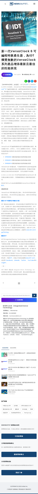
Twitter (23, 260)
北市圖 (16, 405)
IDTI (11, 258)
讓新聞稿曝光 (19, 454)
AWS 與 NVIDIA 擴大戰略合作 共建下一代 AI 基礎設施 (22, 368)
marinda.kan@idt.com (15, 316)
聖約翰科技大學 (7, 409)
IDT (27, 84)
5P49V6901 (8, 157)
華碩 (31, 409)
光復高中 (5, 412)
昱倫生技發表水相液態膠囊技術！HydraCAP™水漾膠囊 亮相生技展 (22, 376)
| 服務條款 (15, 489)
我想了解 (19, 473)
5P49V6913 (8, 160)
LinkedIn (17, 260)
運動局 (17, 409)
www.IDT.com (30, 258)
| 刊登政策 (10, 489)
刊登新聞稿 (19, 436)
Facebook (9, 260)
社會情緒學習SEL (16, 412)
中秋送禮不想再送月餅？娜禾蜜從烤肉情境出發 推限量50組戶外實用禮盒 (21, 383)
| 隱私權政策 (21, 489)
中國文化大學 (7, 405)
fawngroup (27, 412)
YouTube (31, 260)
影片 (2, 185)
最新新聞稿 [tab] (13, 348)
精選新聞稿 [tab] (5, 348)
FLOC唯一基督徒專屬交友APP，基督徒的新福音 (22, 353)
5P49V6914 (8, 163)
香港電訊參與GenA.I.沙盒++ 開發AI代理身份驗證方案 (22, 361)
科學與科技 (27, 74)
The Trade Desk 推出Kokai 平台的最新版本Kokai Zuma (20, 391)
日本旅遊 (24, 409)
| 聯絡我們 (28, 489)
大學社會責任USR (26, 405)
